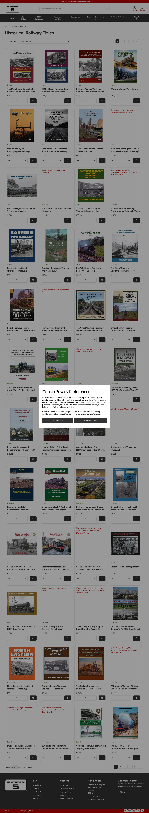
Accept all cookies (90, 420)
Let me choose (57, 420)
